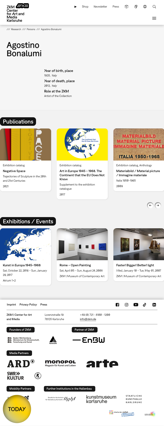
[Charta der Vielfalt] (121, 414)
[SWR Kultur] (15, 376)
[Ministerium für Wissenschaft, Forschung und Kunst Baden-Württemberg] (23, 340)
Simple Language (126, 6)
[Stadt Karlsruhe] (53, 340)
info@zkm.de (88, 319)
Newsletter (100, 6)
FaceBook (117, 304)
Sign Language (136, 6)
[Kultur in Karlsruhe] (38, 376)
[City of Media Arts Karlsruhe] (150, 414)
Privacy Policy (28, 304)
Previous (150, 205)
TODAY (17, 409)
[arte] (102, 363)
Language (145, 6)
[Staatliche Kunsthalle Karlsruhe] (134, 399)
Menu (154, 18)
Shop (85, 6)
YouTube (136, 304)
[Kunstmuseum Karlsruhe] (101, 399)
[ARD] (20, 363)
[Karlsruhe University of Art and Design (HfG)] (61, 399)
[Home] (21, 12)
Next (158, 205)
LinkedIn (154, 304)
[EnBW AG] (89, 340)
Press (116, 6)
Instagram (126, 304)
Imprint (11, 304)
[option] (82, 163)
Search (154, 6)
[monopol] (60, 363)
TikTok (145, 304)
